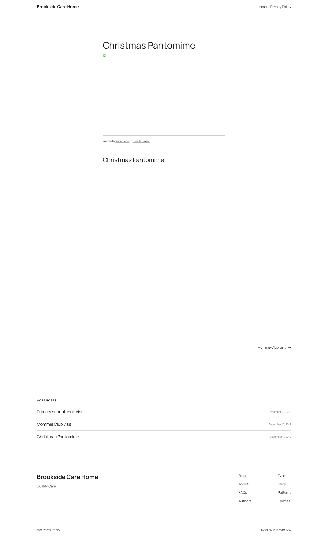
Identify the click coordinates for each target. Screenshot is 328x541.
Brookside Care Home (58, 6)
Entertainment (141, 141)
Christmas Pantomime (58, 436)
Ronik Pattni (122, 141)
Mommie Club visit (272, 347)
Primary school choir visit (60, 411)
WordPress (284, 529)
